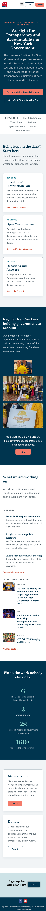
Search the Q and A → (17, 291)
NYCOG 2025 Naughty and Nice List (28, 641)
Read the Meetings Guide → (19, 249)
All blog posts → (10, 649)
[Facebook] (20, 901)
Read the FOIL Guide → (17, 207)
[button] (22, 4)
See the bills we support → (15, 572)
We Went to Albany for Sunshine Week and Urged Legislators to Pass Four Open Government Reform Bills (29, 596)
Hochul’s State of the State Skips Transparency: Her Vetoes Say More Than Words (29, 621)
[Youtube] (25, 901)
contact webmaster (23, 909)
